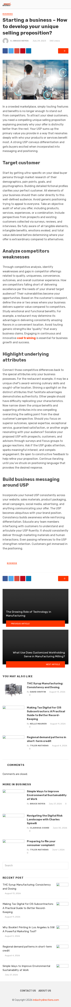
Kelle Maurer (38, 724)
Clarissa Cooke (39, 828)
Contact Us (28, 990)
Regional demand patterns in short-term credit (46, 739)
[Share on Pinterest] (22, 50)
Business (8, 14)
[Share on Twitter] (11, 50)
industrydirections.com (46, 999)
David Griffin (38, 692)
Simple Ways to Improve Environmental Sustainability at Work (47, 795)
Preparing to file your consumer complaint (41, 843)
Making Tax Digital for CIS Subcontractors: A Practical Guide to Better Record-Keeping (46, 713)
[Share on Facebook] (5, 50)
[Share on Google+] (16, 50)
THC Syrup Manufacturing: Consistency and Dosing (45, 685)
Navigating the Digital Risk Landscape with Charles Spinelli (45, 819)
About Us (44, 990)
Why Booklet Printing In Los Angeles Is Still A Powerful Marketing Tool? (28, 929)
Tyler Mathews (39, 745)
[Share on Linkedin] (28, 50)
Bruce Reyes (21, 41)
